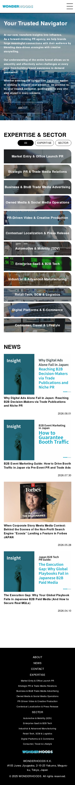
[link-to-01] (37, 752)
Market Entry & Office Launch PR (37, 680)
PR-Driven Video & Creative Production (37, 701)
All (25, 143)
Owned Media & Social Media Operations (38, 696)
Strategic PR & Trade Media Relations (37, 685)
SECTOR (63, 143)
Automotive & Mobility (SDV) (37, 718)
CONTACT (37, 669)
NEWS (37, 663)
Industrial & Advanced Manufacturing (37, 728)
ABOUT (37, 657)
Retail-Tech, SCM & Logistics (37, 733)
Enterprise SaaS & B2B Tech (37, 723)
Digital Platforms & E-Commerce (37, 738)
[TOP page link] (17, 6)
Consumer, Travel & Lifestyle (37, 743)
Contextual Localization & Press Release (37, 706)
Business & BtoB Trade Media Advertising (37, 690)
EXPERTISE (44, 143)
